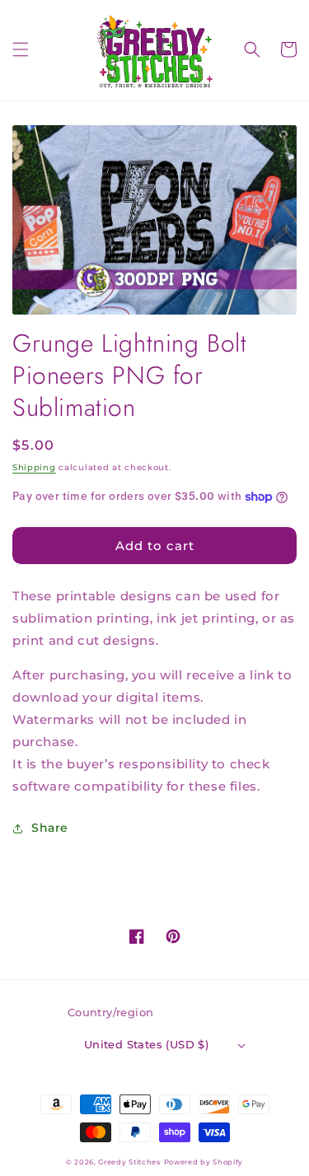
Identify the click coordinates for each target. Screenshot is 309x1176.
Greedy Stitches (129, 1162)
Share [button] (49, 827)
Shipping (34, 467)
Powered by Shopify (204, 1162)
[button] (20, 49)
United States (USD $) (146, 1044)
